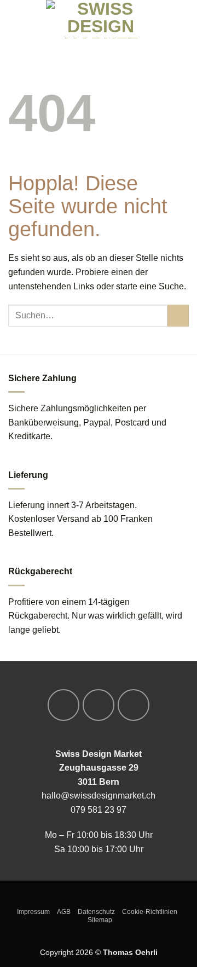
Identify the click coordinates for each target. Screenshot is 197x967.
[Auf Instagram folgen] (98, 705)
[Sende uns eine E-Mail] (133, 705)
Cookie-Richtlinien (149, 912)
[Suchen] (33, 19)
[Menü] (14, 18)
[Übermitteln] (178, 315)
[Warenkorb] (183, 19)
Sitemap (100, 920)
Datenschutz (96, 912)
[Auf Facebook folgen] (63, 705)
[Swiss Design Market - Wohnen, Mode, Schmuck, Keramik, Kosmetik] (100, 19)
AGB (64, 912)
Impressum (33, 912)
